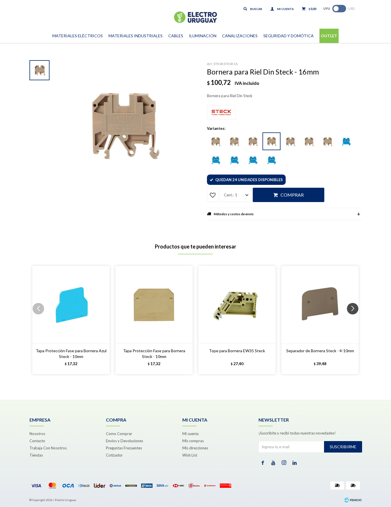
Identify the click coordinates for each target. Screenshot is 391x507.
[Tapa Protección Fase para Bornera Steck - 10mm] (154, 304)
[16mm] (271, 141)
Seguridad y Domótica (288, 35)
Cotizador (114, 455)
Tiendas (36, 455)
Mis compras (193, 441)
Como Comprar (119, 433)
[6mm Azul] (215, 160)
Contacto (37, 441)
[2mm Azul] (271, 160)
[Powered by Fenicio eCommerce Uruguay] (353, 500)
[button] (355, 320)
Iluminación (202, 35)
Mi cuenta (190, 433)
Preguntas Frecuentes (124, 448)
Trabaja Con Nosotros (48, 448)
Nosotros (37, 433)
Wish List (189, 455)
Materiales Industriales (135, 35)
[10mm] (252, 141)
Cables (175, 35)
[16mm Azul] (252, 160)
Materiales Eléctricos (77, 35)
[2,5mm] (290, 141)
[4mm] (215, 141)
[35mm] (308, 141)
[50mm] (327, 141)
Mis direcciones (195, 448)
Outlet (329, 35)
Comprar (292, 194)
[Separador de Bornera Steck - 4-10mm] (320, 304)
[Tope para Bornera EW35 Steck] (237, 304)
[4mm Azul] (346, 141)
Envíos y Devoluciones (124, 441)
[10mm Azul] (234, 160)
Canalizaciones (240, 35)
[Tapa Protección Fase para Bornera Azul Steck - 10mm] (71, 304)
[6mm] (234, 141)
